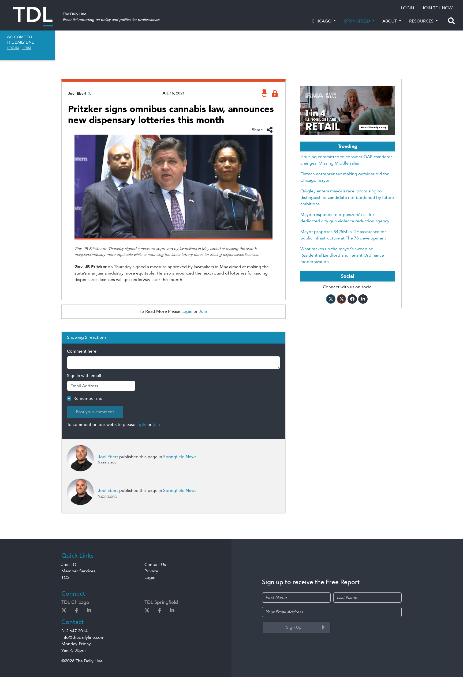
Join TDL (70, 565)
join (156, 425)
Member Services (78, 571)
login (141, 425)
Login (186, 311)
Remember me (87, 398)
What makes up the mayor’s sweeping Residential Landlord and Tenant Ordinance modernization (342, 255)
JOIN (26, 48)
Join (203, 311)
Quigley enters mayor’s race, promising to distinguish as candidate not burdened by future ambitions (347, 197)
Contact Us (155, 565)
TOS (65, 577)
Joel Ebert (77, 93)
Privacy (151, 571)
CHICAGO (322, 21)
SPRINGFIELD (357, 21)
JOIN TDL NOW (437, 8)
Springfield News (179, 457)
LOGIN (407, 8)
